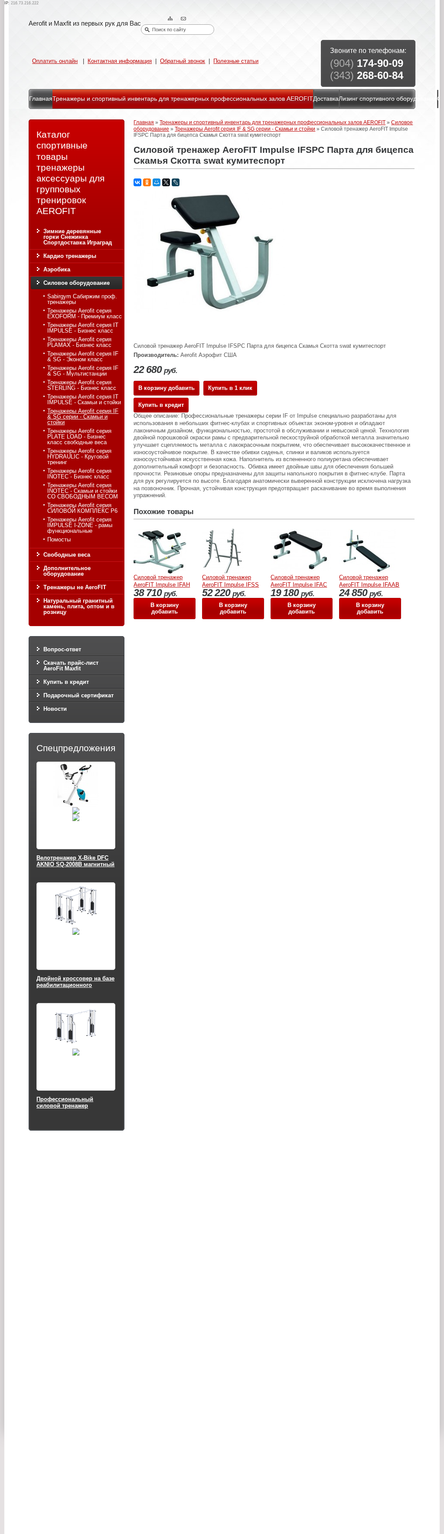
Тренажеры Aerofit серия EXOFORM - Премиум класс (84, 313)
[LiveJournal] (176, 182)
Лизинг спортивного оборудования (388, 98)
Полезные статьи (235, 61)
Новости (55, 709)
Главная (40, 98)
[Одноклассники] (147, 182)
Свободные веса (66, 554)
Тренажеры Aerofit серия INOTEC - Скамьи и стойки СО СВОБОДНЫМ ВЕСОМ (82, 490)
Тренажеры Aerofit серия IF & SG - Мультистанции (82, 370)
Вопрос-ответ (62, 649)
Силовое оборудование (76, 283)
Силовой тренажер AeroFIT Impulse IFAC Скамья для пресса (299, 584)
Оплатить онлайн (55, 61)
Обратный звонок (182, 61)
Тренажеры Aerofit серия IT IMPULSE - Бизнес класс (82, 327)
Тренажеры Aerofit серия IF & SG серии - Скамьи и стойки (82, 416)
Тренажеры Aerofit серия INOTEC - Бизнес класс (79, 473)
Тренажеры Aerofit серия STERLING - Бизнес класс (81, 385)
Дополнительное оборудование (67, 571)
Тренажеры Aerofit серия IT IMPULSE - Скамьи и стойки (84, 399)
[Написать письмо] (184, 19)
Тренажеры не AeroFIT (74, 587)
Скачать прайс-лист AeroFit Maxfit (70, 666)
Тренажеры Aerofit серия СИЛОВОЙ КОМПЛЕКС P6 (82, 508)
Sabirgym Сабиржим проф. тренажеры (82, 299)
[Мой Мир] (156, 182)
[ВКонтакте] (137, 182)
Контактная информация (120, 61)
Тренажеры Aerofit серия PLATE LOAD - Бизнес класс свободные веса (79, 436)
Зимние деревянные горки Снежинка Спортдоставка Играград (77, 237)
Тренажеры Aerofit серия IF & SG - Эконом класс (82, 356)
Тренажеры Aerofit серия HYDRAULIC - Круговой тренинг (79, 456)
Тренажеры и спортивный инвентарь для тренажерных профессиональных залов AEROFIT (182, 98)
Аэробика (56, 269)
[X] (166, 182)
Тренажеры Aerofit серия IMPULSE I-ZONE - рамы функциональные (79, 525)
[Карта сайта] (171, 19)
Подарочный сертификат (78, 695)
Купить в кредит (66, 682)
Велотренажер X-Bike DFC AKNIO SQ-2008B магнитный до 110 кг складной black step (75, 867)
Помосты (59, 539)
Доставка (326, 98)
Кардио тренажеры (69, 256)
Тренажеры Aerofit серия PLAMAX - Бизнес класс (79, 342)
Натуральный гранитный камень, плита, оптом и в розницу (78, 606)
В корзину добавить (166, 388)
